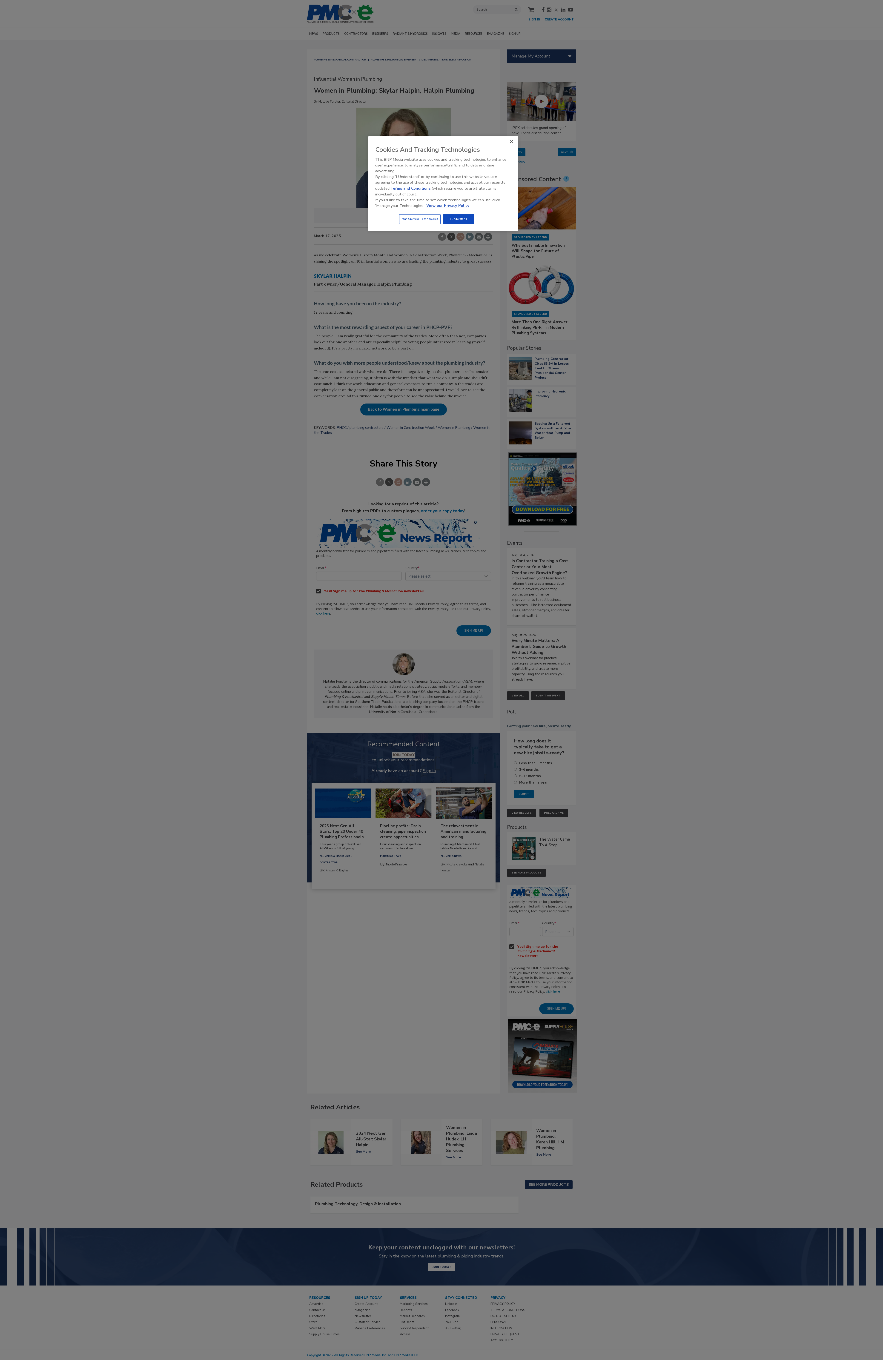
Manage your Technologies (420, 219)
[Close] (511, 142)
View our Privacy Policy (447, 205)
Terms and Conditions (410, 188)
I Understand (458, 219)
